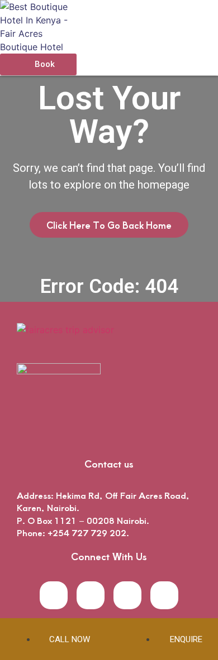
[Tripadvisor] (164, 595)
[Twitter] (91, 595)
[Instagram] (127, 595)
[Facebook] (54, 595)
